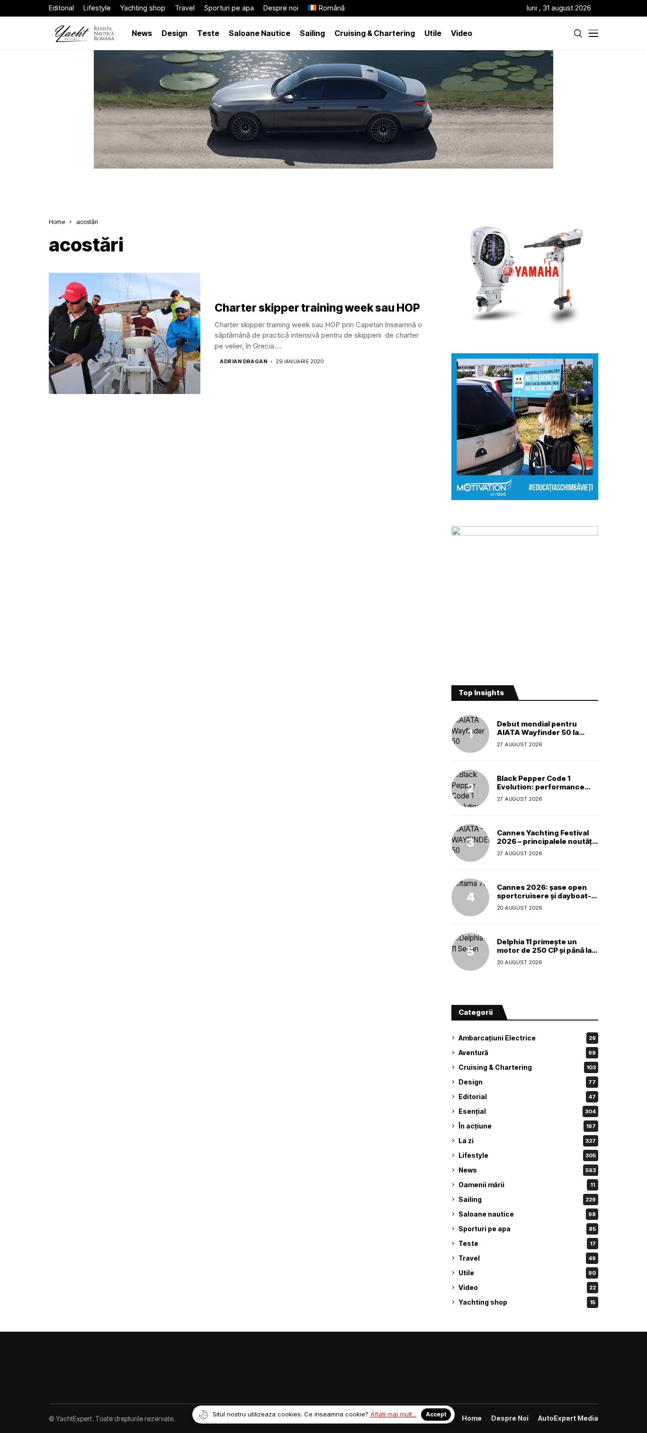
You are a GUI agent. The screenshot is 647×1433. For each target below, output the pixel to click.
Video (527, 1287)
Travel (527, 1258)
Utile (527, 1273)
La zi (527, 1141)
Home (57, 221)
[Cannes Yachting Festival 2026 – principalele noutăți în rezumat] (470, 843)
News (527, 1170)
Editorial (527, 1097)
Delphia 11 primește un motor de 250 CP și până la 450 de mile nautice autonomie (544, 954)
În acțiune (527, 1126)
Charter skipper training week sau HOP (317, 307)
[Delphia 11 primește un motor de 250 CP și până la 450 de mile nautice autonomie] (470, 952)
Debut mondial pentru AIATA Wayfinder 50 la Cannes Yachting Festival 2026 (543, 736)
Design (527, 1082)
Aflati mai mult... (393, 1414)
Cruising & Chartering (527, 1067)
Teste (527, 1243)
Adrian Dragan (243, 361)
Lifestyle (527, 1155)
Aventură (527, 1052)
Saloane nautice (527, 1214)
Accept (436, 1414)
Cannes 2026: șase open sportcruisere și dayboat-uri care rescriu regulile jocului (544, 900)
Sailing (527, 1199)
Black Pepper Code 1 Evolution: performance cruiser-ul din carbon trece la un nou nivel (547, 791)
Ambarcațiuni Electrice (527, 1038)
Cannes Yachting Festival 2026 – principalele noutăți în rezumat (545, 841)
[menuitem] (326, 8)
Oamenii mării (526, 1185)
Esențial (527, 1111)
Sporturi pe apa (527, 1229)
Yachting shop (526, 1302)
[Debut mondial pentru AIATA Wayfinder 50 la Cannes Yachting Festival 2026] (470, 734)
